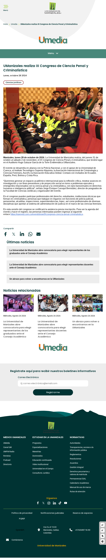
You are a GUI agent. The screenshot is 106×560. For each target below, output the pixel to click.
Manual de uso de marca (80, 487)
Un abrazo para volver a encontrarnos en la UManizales (36, 279)
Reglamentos (75, 454)
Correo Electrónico (28, 377)
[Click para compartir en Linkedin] (22, 234)
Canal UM (7, 447)
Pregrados (36, 443)
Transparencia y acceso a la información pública (81, 448)
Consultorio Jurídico (41, 473)
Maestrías (36, 451)
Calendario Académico (79, 483)
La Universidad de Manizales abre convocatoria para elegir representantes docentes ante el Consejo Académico (51, 266)
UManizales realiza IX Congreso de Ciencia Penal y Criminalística (49, 24)
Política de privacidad (22, 513)
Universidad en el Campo (42, 469)
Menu (51, 53)
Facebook (38, 503)
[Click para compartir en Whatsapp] (30, 234)
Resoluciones (75, 459)
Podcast (6, 460)
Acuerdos (74, 463)
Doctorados (37, 456)
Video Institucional (40, 464)
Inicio (5, 24)
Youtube (65, 503)
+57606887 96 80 (82, 530)
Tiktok (60, 503)
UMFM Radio (8, 451)
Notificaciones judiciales (52, 513)
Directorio (7, 464)
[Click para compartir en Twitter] (13, 234)
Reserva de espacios (83, 513)
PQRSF (22, 518)
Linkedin (54, 503)
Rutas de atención (77, 491)
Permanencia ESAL (78, 479)
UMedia (6, 443)
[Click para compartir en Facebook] (5, 234)
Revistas (7, 456)
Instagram (49, 503)
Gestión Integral (77, 467)
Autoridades (75, 443)
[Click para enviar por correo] (38, 234)
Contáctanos (17, 540)
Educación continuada (42, 460)
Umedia (14, 24)
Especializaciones (39, 447)
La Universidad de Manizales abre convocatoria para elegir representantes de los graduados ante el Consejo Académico (49, 252)
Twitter (43, 503)
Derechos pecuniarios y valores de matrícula (80, 473)
